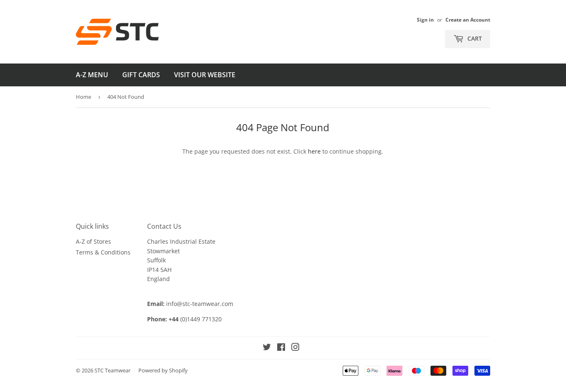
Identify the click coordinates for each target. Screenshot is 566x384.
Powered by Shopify (163, 370)
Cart (474, 38)
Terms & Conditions (103, 252)
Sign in (425, 19)
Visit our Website (204, 74)
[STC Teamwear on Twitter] (267, 348)
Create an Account (467, 19)
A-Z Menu (92, 74)
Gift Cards (141, 74)
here (314, 151)
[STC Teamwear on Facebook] (281, 348)
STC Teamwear (112, 370)
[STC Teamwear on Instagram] (295, 348)
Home (83, 96)
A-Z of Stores (93, 241)
